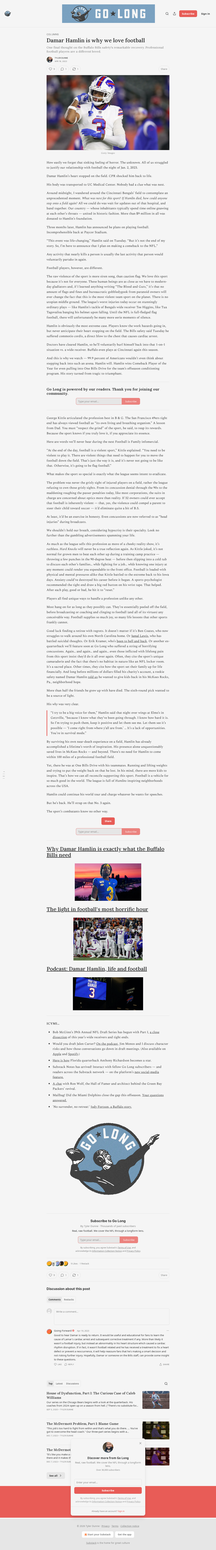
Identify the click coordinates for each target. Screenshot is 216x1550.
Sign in (205, 13)
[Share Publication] (174, 13)
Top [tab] (50, 1383)
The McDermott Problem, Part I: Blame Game (83, 1424)
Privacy (106, 1526)
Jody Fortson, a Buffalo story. (111, 1106)
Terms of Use (124, 1498)
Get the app (124, 1534)
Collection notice (129, 1526)
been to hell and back (132, 641)
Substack (91, 1542)
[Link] (42, 391)
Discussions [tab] (72, 1383)
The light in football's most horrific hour (97, 909)
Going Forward (63, 1330)
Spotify (73, 1054)
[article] (108, 1403)
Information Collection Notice (107, 1501)
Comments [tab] (55, 1299)
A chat (57, 1083)
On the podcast (107, 1043)
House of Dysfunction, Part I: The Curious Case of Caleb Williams (91, 1395)
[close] (140, 1443)
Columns (53, 34)
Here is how (61, 1060)
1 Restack (84, 1263)
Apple (57, 1054)
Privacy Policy (133, 1501)
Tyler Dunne (61, 58)
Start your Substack (99, 1534)
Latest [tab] (59, 1383)
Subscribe (188, 13)
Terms (115, 1526)
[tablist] (61, 1299)
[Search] (167, 13)
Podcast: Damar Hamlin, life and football (97, 968)
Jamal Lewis (139, 636)
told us (93, 677)
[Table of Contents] (3, 774)
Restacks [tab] (69, 1299)
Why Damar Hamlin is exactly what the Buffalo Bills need (105, 852)
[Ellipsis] (167, 1330)
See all (53, 1475)
